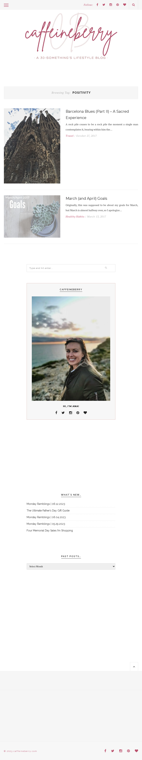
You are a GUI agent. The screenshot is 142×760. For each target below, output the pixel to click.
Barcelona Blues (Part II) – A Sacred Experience (97, 114)
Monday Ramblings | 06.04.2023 (46, 517)
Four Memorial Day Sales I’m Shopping (50, 530)
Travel (70, 136)
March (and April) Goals (86, 198)
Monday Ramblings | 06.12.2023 (46, 503)
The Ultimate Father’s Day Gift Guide (48, 510)
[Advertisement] (71, 456)
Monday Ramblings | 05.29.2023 (46, 523)
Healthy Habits (75, 216)
